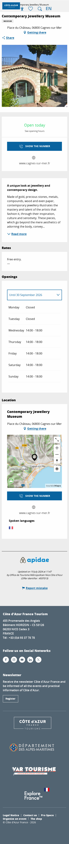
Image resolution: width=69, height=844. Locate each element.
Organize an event (14, 818)
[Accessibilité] (22, 8)
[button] (39, 8)
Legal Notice (11, 815)
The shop (36, 818)
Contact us (30, 815)
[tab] (30, 295)
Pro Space (47, 815)
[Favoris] (31, 9)
